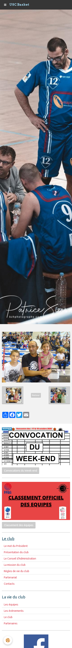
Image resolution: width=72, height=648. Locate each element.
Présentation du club (16, 552)
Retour (36, 395)
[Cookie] (7, 640)
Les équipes (11, 604)
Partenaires (10, 623)
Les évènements (14, 610)
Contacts (9, 583)
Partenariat (10, 577)
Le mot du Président (16, 545)
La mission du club (15, 564)
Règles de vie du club (16, 571)
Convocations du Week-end (20, 470)
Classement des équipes (18, 525)
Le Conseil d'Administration (20, 558)
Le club (8, 617)
